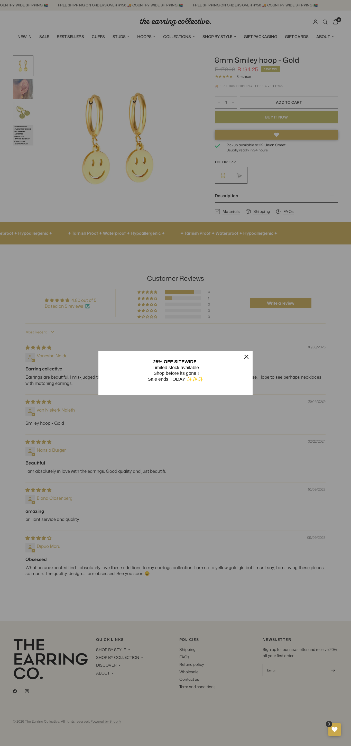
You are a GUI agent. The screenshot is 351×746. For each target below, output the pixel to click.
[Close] (246, 357)
